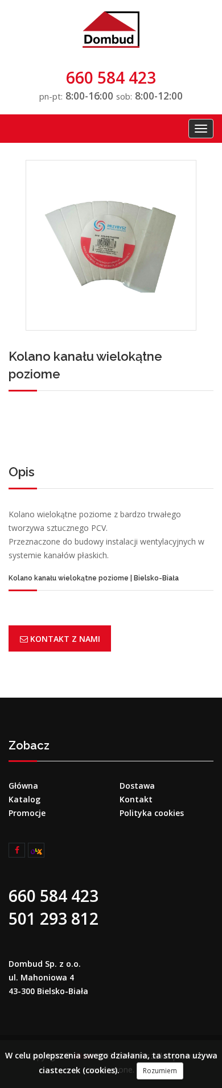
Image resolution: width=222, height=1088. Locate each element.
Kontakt (136, 799)
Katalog (24, 799)
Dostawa (137, 785)
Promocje (27, 812)
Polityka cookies (152, 812)
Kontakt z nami (64, 638)
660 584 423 (111, 77)
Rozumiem (160, 1070)
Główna (23, 785)
